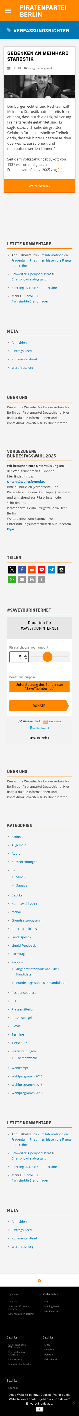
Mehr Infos (51, 1294)
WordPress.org (22, 367)
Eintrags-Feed (22, 351)
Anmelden (19, 342)
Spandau (13, 1387)
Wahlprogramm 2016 (27, 1093)
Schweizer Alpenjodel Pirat (31, 274)
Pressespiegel (22, 1018)
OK (40, 1409)
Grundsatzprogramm (27, 920)
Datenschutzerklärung (21, 1313)
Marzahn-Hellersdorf (20, 1364)
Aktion (16, 837)
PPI (14, 1001)
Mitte (47, 1344)
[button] (12, 569)
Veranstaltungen (24, 1051)
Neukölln (49, 1349)
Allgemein (47, 68)
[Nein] (73, 1402)
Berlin (16, 870)
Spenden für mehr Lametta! (18, 1307)
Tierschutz (19, 1043)
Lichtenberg (15, 1359)
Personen (18, 962)
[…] (60, 169)
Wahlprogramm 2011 (27, 1076)
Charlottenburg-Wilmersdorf (17, 1346)
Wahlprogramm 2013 (27, 1084)
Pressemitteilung (24, 1009)
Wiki (46, 1301)
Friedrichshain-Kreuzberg (17, 1353)
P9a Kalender (51, 1311)
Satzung (12, 1301)
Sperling (18, 288)
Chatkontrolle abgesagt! (29, 279)
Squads (21, 885)
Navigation (8, 10)
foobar (16, 912)
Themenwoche (27, 1058)
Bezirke (17, 895)
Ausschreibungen (25, 862)
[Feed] (39, 1280)
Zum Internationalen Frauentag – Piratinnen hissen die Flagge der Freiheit (42, 260)
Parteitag (18, 954)
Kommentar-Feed (24, 359)
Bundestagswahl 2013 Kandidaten (41, 983)
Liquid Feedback (24, 945)
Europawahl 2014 (24, 904)
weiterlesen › (39, 186)
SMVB (20, 877)
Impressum (15, 1294)
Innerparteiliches (24, 929)
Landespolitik (21, 937)
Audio (16, 853)
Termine (18, 1034)
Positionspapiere (24, 992)
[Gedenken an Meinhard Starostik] (39, 87)
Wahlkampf (20, 1068)
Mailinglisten (51, 1306)
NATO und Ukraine (43, 288)
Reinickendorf (52, 1359)
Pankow (49, 1354)
